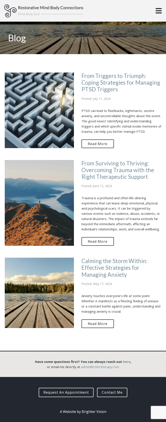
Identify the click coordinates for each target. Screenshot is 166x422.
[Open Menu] (159, 10)
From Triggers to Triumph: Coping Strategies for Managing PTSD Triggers (120, 82)
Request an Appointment (66, 392)
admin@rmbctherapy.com (100, 367)
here (126, 361)
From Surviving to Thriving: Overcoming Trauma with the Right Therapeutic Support (117, 170)
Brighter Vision (94, 411)
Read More (97, 143)
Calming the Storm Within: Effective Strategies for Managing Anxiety (114, 267)
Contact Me (112, 392)
